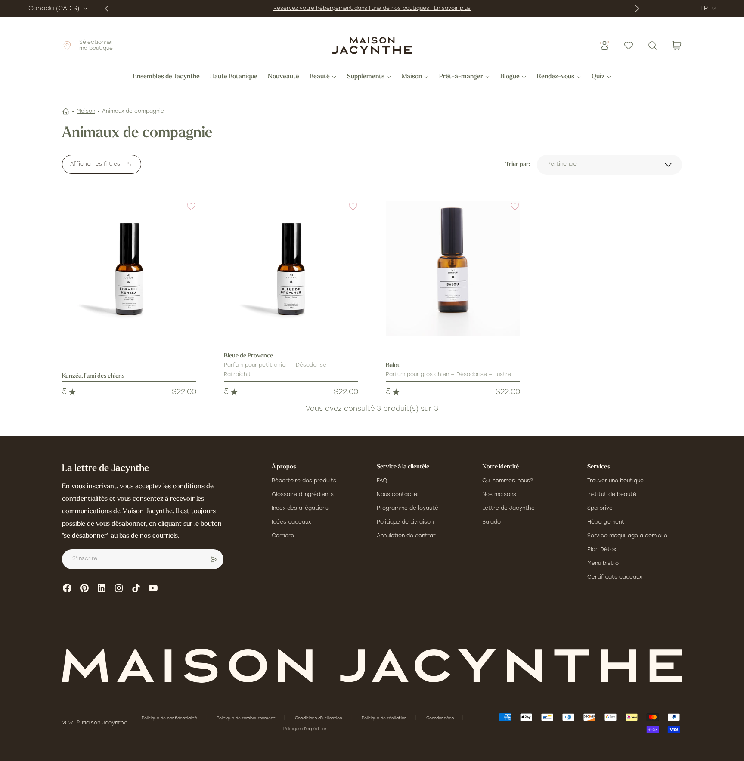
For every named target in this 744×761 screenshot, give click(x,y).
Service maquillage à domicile (627, 536)
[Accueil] (66, 111)
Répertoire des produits (304, 481)
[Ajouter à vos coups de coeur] (186, 211)
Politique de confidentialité (170, 718)
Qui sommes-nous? (507, 481)
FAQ (382, 481)
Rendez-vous (555, 77)
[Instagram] (119, 588)
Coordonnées (440, 718)
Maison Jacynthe (104, 723)
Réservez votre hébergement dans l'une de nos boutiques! (353, 8)
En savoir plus (452, 8)
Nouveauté (283, 77)
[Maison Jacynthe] (372, 45)
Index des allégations (300, 508)
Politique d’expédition (305, 729)
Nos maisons (499, 494)
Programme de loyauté (407, 508)
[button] (186, 211)
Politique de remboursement (247, 718)
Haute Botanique (233, 77)
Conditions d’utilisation (319, 718)
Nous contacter (398, 494)
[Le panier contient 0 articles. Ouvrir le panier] (677, 45)
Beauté (320, 77)
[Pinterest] (84, 588)
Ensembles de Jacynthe (166, 77)
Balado (491, 522)
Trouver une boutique (615, 481)
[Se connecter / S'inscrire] (604, 45)
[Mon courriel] (214, 559)
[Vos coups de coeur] (628, 45)
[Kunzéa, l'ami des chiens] (129, 268)
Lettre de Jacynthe (508, 508)
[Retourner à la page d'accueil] (372, 666)
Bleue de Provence (248, 356)
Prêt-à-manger (461, 77)
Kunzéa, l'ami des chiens (93, 376)
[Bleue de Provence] (291, 268)
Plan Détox (601, 549)
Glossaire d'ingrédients (303, 494)
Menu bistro (603, 563)
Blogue (510, 77)
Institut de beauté (611, 494)
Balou (393, 365)
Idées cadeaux (291, 522)
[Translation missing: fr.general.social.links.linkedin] (101, 588)
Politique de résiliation (385, 718)
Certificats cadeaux (614, 577)
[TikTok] (136, 588)
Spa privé (600, 508)
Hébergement (605, 522)
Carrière (283, 536)
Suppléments (365, 77)
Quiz (598, 77)
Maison (412, 77)
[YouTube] (153, 588)
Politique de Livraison (405, 522)
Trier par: (517, 164)
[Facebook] (67, 588)
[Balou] (453, 268)
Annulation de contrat (406, 536)
